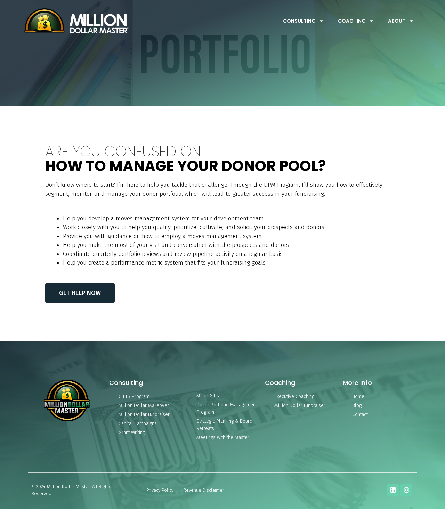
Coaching (352, 20)
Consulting (299, 20)
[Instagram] (406, 490)
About (396, 20)
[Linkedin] (393, 490)
